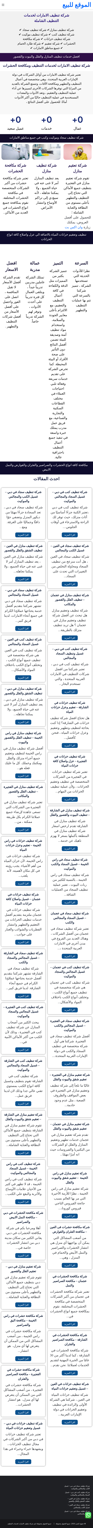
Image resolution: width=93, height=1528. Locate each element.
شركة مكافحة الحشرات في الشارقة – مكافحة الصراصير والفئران (69, 1339)
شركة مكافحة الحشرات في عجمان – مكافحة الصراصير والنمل (70, 1281)
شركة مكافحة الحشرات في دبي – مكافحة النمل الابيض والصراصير (23, 1217)
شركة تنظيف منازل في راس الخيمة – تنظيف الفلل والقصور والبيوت (23, 737)
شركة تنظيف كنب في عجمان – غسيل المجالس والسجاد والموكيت (69, 972)
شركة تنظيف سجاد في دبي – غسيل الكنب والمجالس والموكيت (23, 496)
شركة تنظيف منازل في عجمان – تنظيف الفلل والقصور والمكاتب (70, 599)
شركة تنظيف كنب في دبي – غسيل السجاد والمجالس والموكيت (69, 496)
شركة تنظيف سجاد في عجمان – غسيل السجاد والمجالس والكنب (70, 918)
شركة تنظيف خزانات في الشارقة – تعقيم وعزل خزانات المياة (70, 707)
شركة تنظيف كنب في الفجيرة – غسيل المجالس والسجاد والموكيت (23, 1011)
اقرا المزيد (23, 535)
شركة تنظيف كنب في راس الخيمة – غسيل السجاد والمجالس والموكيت (23, 1168)
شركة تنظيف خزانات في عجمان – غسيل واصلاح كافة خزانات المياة (23, 899)
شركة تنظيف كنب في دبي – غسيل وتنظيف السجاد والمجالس (69, 653)
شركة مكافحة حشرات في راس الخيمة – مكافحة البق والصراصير (23, 1320)
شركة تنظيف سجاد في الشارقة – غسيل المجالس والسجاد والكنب (23, 957)
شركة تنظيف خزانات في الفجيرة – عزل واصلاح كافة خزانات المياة (70, 761)
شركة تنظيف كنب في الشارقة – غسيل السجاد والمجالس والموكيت (23, 1065)
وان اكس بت (74, 227)
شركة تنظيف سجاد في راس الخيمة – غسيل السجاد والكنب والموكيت (70, 864)
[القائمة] (3, 5)
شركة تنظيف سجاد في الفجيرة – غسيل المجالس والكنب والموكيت (69, 1025)
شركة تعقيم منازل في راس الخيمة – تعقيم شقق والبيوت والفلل (70, 1178)
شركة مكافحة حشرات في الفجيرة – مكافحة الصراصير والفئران (23, 1374)
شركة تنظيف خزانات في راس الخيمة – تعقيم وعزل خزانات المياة (23, 845)
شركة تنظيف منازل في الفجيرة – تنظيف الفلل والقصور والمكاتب (23, 791)
